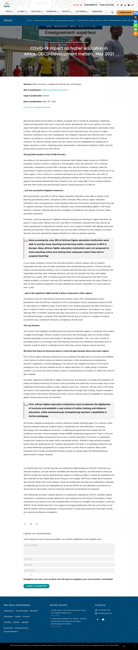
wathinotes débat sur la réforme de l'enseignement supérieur (54, 20)
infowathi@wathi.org (105, 613)
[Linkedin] (136, 21)
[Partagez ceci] (26, 524)
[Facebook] (118, 5)
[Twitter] (121, 5)
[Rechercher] (112, 12)
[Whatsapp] (136, 25)
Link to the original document (37, 107)
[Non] (135, 646)
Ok (124, 646)
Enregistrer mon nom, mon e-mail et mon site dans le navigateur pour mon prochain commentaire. (68, 579)
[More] (136, 33)
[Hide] (137, 37)
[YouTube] (129, 5)
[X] (136, 17)
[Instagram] (132, 5)
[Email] (136, 29)
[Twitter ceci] (31, 524)
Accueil (29, 20)
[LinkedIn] (125, 5)
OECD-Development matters (55, 90)
